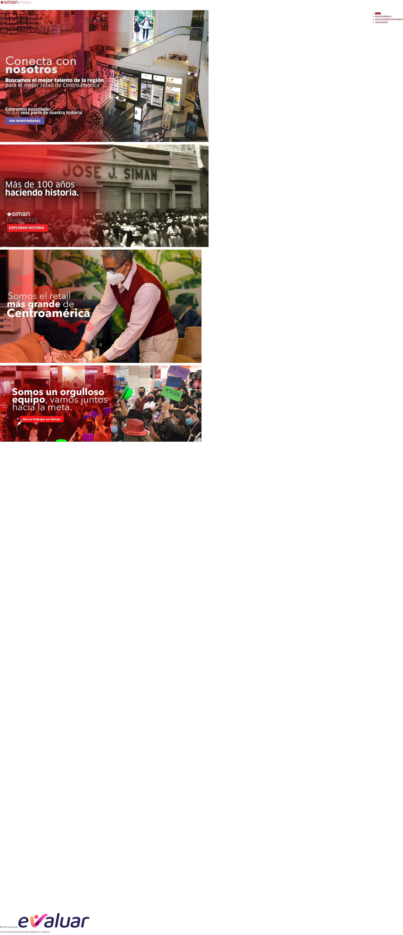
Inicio (378, 13)
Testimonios (381, 22)
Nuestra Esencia (383, 16)
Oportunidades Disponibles (389, 19)
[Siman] (16, 4)
